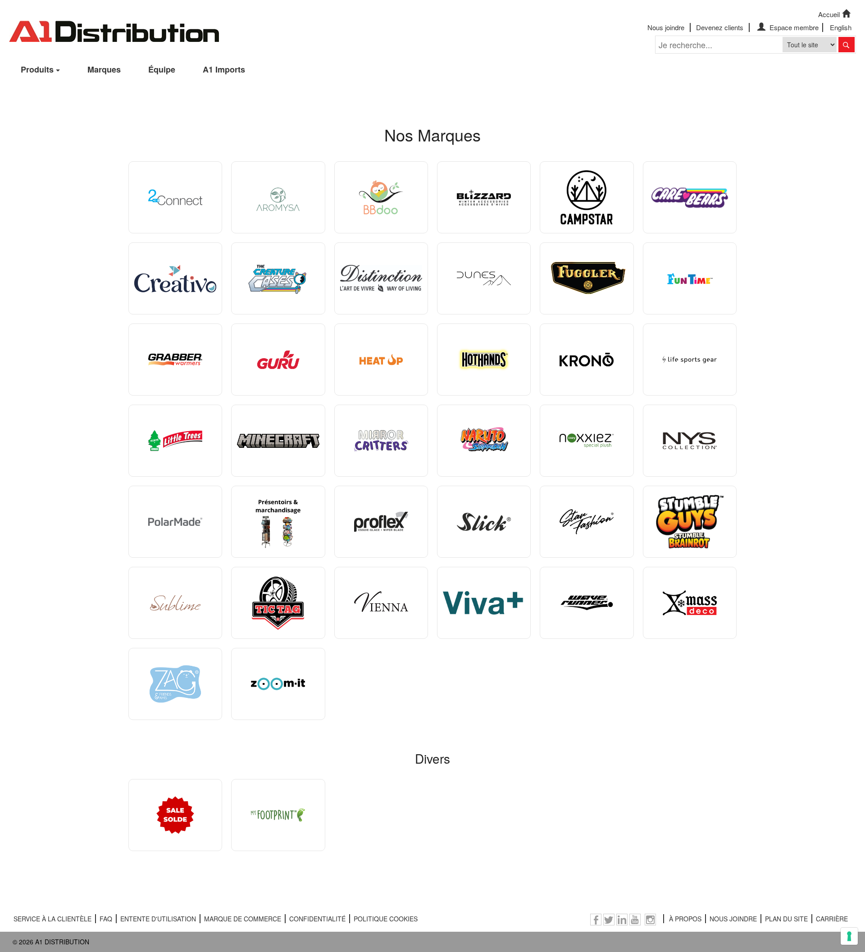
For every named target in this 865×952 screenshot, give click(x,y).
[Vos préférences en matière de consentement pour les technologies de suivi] (849, 936)
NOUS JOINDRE (733, 918)
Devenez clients (719, 27)
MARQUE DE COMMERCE (242, 918)
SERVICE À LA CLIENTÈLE (52, 918)
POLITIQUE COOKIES (386, 918)
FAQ (106, 918)
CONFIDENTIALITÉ (317, 918)
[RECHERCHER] (846, 44)
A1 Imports (224, 69)
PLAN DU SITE (786, 918)
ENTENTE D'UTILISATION (158, 918)
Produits (37, 69)
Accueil (829, 14)
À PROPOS (685, 918)
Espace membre (793, 27)
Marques (104, 69)
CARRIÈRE (832, 918)
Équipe (161, 69)
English (840, 27)
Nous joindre (665, 27)
